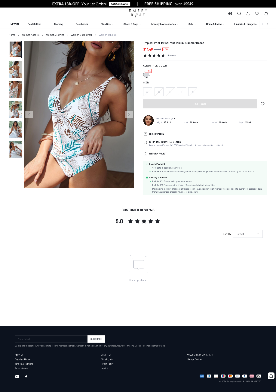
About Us (19, 354)
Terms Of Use (158, 345)
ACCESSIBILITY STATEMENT (200, 354)
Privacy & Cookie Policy (137, 345)
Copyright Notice (22, 359)
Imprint (104, 368)
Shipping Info (107, 359)
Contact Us (106, 354)
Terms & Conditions (24, 363)
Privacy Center (21, 368)
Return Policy (107, 363)
